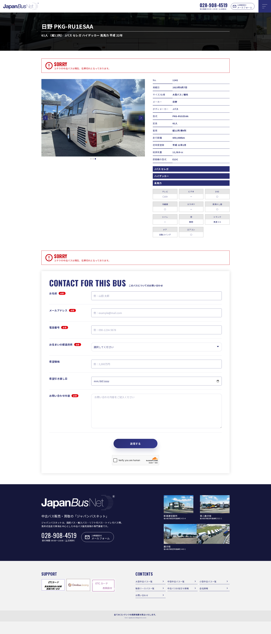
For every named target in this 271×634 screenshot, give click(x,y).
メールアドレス (61, 310)
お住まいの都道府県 (64, 344)
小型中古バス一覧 (207, 581)
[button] (45, 118)
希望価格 (54, 361)
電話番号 (57, 327)
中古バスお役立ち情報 (178, 588)
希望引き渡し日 (58, 378)
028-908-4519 (214, 5)
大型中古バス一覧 (144, 581)
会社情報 (203, 588)
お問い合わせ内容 (63, 396)
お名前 (56, 293)
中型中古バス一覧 (175, 581)
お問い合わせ (142, 595)
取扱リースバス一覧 (145, 588)
